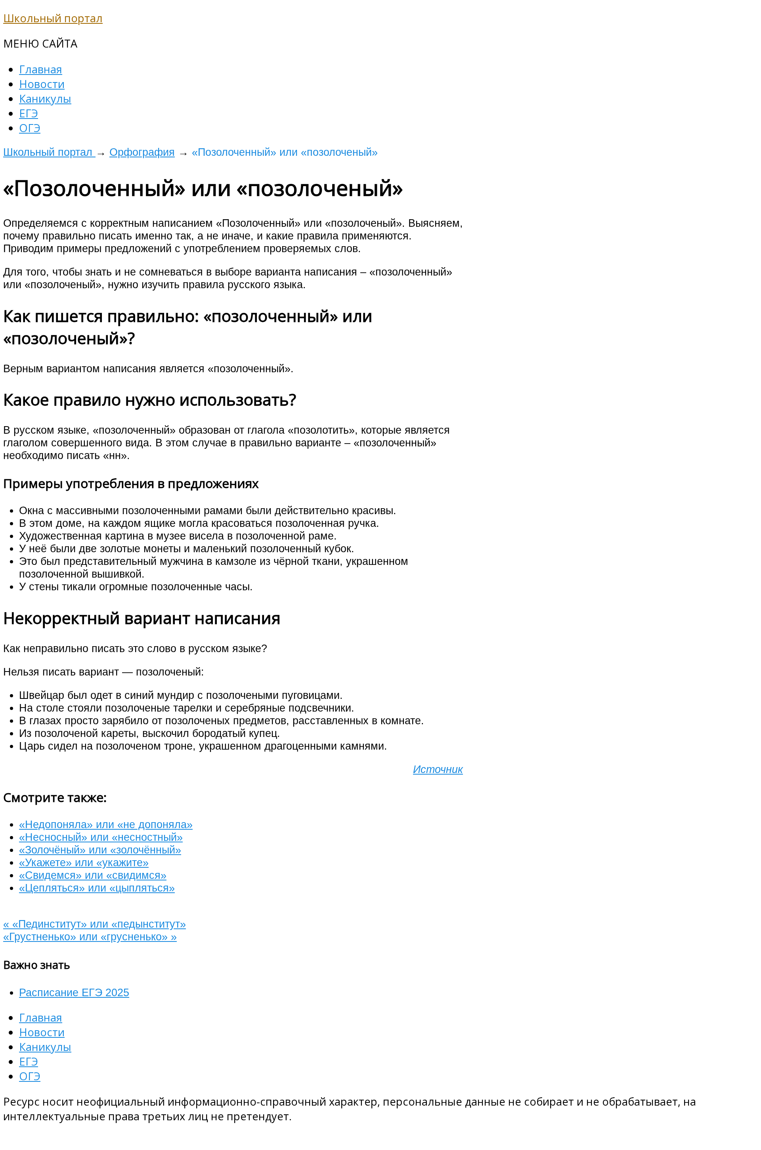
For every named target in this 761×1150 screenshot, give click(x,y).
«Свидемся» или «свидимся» (92, 875)
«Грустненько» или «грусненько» (90, 936)
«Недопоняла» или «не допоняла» (106, 824)
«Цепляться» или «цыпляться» (97, 888)
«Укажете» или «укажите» (84, 862)
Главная (40, 69)
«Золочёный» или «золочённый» (100, 850)
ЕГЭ (28, 113)
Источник (438, 769)
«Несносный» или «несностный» (101, 837)
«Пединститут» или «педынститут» (94, 924)
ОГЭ (29, 128)
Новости (42, 84)
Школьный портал (53, 18)
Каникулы (45, 98)
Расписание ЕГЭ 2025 (74, 992)
